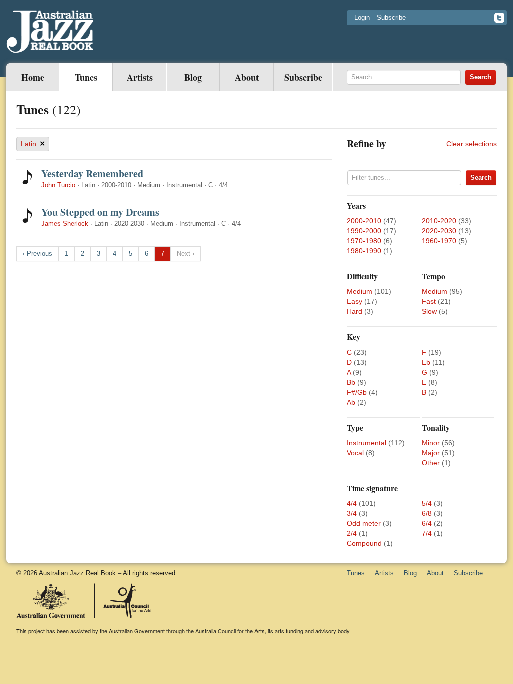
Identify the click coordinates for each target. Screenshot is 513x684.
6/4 (427, 523)
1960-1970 (439, 241)
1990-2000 (364, 231)
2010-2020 (439, 221)
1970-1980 (364, 241)
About (247, 77)
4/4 (352, 503)
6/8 (427, 513)
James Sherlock (64, 223)
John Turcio (58, 185)
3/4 (352, 513)
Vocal (355, 453)
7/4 (427, 533)
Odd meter (364, 523)
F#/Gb (357, 392)
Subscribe (391, 17)
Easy (354, 301)
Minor (431, 443)
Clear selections (471, 144)
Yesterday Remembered (92, 173)
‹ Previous (37, 253)
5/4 (427, 503)
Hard (354, 311)
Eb (426, 362)
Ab (351, 402)
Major (431, 453)
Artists (140, 77)
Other (431, 463)
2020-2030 (439, 231)
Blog (193, 77)
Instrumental (366, 443)
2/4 (352, 533)
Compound (364, 543)
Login (362, 17)
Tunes (86, 77)
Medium (359, 291)
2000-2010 (364, 221)
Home (32, 77)
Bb (351, 382)
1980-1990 (364, 251)
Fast (429, 301)
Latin (33, 144)
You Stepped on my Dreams (100, 212)
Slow (429, 311)
